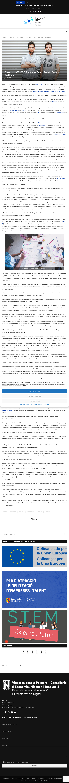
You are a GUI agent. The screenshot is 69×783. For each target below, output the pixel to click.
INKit (39, 123)
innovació (39, 512)
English (40, 9)
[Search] (66, 31)
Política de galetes (24, 404)
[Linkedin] (35, 11)
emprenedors (30, 512)
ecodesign (13, 512)
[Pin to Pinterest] (34, 519)
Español (34, 9)
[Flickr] (38, 11)
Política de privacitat (8, 702)
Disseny (5, 512)
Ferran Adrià (24, 110)
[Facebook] (23, 652)
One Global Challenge (60, 134)
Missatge (4, 745)
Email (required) (6, 731)
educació (21, 512)
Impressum (46, 404)
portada (4, 37)
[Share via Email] (36, 519)
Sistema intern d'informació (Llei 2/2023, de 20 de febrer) (18, 707)
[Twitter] (30, 11)
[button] (66, 379)
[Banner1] (34, 556)
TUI (39, 112)
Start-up (47, 512)
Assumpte (5, 738)
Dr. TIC (12, 37)
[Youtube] (40, 11)
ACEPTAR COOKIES (34, 391)
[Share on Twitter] (33, 519)
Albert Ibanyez (56, 376)
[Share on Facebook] (31, 519)
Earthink (54, 101)
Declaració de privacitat (36, 404)
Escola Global (41, 125)
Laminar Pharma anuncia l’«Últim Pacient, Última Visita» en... (35, 5)
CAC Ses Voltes (61, 178)
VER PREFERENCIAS (34, 401)
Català (28, 9)
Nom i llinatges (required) (9, 724)
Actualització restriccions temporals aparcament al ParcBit (35, 3)
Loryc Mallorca (60, 112)
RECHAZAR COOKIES (34, 396)
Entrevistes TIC (39, 84)
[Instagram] (33, 11)
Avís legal (4, 700)
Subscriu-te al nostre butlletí (11, 666)
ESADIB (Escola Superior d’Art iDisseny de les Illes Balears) (49, 91)
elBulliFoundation (14, 110)
